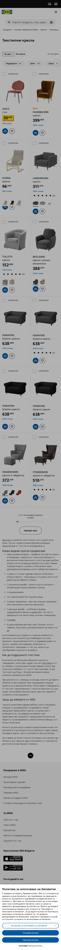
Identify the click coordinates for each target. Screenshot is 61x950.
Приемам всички (30, 940)
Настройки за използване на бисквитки (29, 925)
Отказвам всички (30, 933)
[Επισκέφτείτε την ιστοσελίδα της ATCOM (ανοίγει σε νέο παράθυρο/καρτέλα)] (30, 946)
